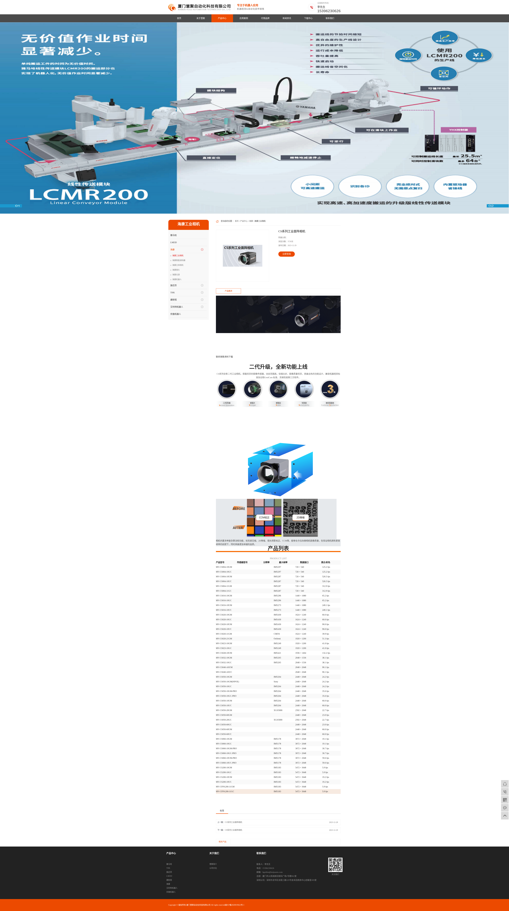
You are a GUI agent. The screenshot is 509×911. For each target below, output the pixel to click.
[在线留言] (505, 808)
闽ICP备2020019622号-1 (234, 905)
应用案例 (244, 18)
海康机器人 (177, 279)
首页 (179, 18)
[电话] (505, 792)
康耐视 (173, 300)
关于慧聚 (200, 18)
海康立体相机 (177, 265)
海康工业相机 (177, 256)
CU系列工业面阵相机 (233, 822)
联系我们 (330, 18)
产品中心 (222, 18)
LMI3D (173, 242)
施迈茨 (173, 285)
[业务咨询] (505, 784)
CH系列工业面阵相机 (233, 830)
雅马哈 (173, 235)
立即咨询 (286, 254)
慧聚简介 (213, 864)
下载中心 (308, 18)
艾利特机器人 (176, 307)
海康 (172, 249)
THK (172, 292)
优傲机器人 (175, 314)
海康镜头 (176, 270)
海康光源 (176, 275)
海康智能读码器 (178, 260)
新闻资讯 (287, 18)
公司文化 (213, 868)
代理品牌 (265, 18)
